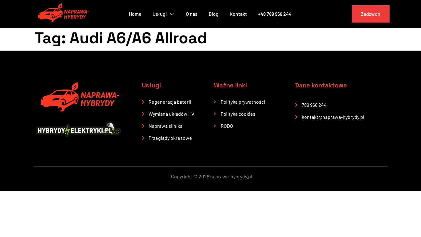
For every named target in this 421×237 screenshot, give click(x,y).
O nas (192, 14)
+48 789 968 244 (275, 14)
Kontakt (238, 14)
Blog (214, 14)
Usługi (160, 14)
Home (135, 14)
